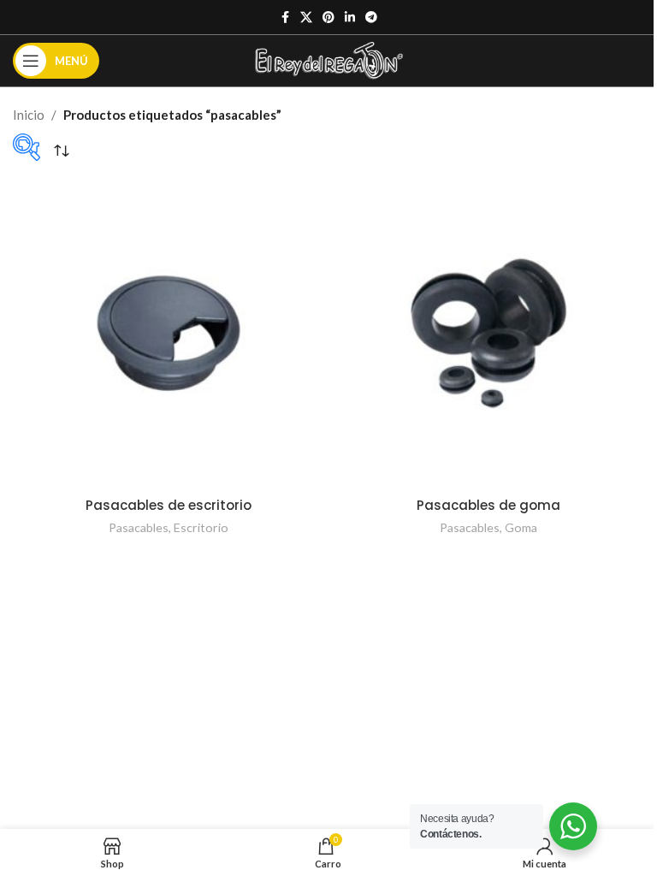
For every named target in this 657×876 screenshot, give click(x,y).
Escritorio (201, 527)
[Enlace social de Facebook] (285, 17)
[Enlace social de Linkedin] (350, 17)
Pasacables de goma (488, 505)
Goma (521, 527)
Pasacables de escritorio (169, 505)
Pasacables (139, 527)
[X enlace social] (306, 17)
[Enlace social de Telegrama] (371, 17)
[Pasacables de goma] (488, 332)
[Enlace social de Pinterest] (328, 17)
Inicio (28, 114)
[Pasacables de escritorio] (168, 332)
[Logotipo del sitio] (328, 59)
